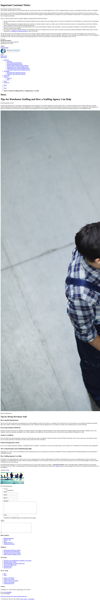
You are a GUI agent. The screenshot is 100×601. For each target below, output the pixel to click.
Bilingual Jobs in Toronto (10, 562)
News (5, 81)
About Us (6, 77)
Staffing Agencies (8, 542)
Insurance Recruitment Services (14, 64)
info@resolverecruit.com (7, 596)
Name (5, 491)
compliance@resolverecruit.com (19, 31)
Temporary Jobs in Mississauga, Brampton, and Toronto (17, 560)
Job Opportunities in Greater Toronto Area (14, 563)
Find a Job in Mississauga (10, 564)
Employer (11, 490)
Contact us (57, 466)
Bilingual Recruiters (9, 538)
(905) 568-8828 (4, 47)
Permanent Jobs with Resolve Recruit (16, 72)
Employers (6, 60)
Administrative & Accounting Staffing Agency (18, 68)
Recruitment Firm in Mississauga (12, 551)
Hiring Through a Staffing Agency (12, 554)
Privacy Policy (23, 599)
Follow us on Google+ (9, 582)
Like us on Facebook (9, 577)
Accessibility (31, 599)
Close (2, 46)
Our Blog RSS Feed (9, 583)
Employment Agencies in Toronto (12, 550)
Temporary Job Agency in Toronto (12, 553)
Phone (6, 498)
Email (5, 494)
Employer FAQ (7, 567)
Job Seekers (7, 71)
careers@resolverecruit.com (20, 596)
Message (6, 501)
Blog (5, 573)
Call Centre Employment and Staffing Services (18, 69)
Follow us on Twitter (9, 579)
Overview (9, 61)
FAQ (8, 79)
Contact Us (6, 82)
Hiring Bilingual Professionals (14, 62)
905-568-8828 (7, 592)
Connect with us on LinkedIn (11, 580)
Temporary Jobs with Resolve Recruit (16, 74)
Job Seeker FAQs (8, 566)
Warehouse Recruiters (9, 544)
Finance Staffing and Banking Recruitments (17, 65)
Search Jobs (7, 75)
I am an (5, 488)
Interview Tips (7, 539)
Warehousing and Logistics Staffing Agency (18, 67)
